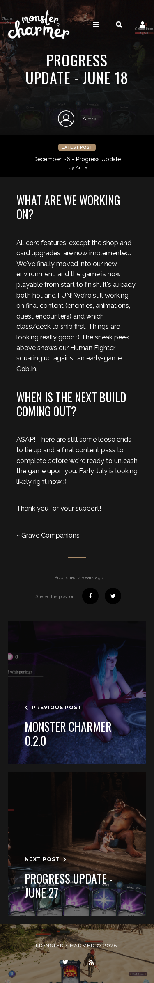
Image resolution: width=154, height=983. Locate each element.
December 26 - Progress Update (77, 163)
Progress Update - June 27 (69, 885)
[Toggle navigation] (95, 25)
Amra (90, 118)
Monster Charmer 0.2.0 (68, 733)
